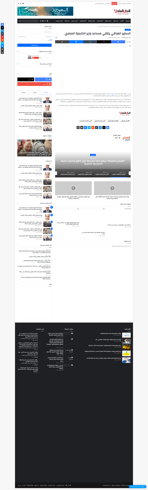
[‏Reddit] (92, 127)
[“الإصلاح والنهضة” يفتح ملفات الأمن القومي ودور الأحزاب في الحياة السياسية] (47, 128)
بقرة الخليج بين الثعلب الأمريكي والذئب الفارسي (31, 106)
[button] (137, 486)
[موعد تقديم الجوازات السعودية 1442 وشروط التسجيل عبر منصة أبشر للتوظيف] (126, 353)
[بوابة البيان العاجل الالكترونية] (122, 12)
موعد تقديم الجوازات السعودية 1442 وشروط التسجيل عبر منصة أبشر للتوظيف (103, 351)
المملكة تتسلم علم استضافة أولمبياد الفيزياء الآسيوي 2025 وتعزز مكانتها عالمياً (55, 351)
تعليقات (23, 92)
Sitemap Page (30, 485)
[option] (93, 162)
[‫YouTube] (116, 138)
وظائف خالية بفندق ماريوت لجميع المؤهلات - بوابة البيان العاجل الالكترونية (28, 360)
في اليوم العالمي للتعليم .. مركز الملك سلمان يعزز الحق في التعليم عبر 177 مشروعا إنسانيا (30, 120)
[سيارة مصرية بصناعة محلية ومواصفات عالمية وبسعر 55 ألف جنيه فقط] (126, 347)
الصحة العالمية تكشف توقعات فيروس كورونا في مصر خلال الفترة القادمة (104, 358)
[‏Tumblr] (90, 41)
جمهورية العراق (111, 93)
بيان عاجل (115, 20)
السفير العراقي (125, 121)
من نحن (19, 485)
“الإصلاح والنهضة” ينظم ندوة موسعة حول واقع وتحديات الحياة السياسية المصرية (93, 162)
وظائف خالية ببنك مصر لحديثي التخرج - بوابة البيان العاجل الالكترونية (28, 352)
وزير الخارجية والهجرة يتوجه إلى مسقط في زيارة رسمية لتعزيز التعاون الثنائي (68, 223)
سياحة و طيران (59, 20)
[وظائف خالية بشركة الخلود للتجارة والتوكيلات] (126, 335)
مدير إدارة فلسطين (99, 121)
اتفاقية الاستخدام (43, 485)
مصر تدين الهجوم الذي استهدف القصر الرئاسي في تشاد (93, 233)
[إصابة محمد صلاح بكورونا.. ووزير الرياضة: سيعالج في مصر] (126, 341)
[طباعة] (62, 41)
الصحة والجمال (91, 20)
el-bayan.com (106, 485)
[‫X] (104, 41)
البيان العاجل (125, 37)
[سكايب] (89, 127)
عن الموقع (36, 485)
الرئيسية (128, 20)
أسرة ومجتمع (75, 20)
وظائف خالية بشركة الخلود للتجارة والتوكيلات (110, 333)
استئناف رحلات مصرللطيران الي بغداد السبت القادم (119, 225)
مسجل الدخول (121, 246)
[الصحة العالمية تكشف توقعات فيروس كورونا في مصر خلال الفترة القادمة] (126, 360)
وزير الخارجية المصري (85, 121)
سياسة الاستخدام (51, 485)
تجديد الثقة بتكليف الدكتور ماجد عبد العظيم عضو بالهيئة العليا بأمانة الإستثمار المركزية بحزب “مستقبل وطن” (30, 99)
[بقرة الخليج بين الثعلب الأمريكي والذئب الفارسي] (47, 108)
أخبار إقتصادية (83, 20)
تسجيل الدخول (34, 45)
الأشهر (34, 92)
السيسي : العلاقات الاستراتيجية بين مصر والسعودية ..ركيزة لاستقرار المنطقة (55, 367)
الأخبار (122, 20)
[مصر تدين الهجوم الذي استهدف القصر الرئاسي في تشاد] (93, 219)
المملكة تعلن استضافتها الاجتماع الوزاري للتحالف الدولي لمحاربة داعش (55, 359)
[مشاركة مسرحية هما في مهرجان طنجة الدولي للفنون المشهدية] (68, 335)
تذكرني (49, 40)
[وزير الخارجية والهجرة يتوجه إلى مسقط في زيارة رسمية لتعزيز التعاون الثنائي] (67, 214)
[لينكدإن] (100, 127)
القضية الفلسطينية (112, 121)
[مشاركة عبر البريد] (81, 127)
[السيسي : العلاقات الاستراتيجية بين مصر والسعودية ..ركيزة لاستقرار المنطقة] (68, 422)
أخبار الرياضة (100, 20)
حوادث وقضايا (108, 20)
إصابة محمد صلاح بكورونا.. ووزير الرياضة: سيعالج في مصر (108, 340)
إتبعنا (50, 284)
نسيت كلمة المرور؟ (22, 36)
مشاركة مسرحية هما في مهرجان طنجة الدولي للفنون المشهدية (55, 334)
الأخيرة (46, 92)
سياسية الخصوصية (60, 485)
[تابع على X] (122, 37)
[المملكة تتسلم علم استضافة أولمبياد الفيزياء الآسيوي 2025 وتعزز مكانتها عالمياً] (68, 351)
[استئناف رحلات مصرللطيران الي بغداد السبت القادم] (119, 216)
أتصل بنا (24, 485)
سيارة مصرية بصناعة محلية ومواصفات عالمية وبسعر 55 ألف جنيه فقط (105, 345)
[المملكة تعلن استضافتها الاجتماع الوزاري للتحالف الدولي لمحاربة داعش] (68, 359)
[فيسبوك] (118, 41)
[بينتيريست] (2, 36)
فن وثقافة (67, 20)
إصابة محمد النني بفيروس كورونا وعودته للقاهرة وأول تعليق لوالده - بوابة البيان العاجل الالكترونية (28, 369)
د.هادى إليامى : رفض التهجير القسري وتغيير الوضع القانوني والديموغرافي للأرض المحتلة (92, 3)
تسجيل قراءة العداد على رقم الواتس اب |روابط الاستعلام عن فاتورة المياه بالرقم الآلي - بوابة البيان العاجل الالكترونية (27, 335)
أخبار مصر (123, 26)
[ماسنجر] (76, 41)
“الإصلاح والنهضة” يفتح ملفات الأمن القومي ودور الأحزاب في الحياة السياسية (30, 127)
